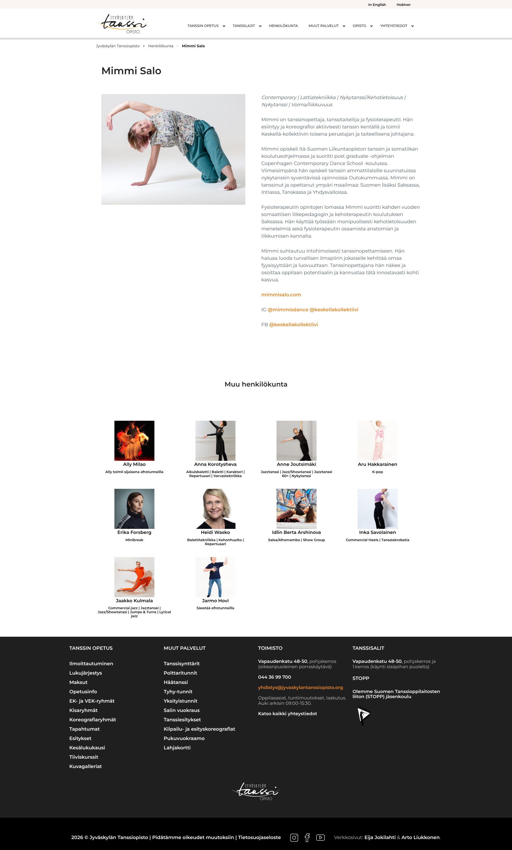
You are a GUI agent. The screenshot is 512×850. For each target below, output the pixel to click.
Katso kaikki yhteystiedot (287, 714)
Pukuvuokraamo (184, 738)
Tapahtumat (84, 729)
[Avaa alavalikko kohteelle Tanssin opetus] (224, 26)
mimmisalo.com (281, 295)
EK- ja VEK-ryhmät (92, 701)
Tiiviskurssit (83, 757)
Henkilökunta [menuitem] (283, 26)
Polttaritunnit (180, 673)
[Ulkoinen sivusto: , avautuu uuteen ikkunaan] (294, 837)
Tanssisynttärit (182, 664)
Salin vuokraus (182, 710)
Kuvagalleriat (85, 766)
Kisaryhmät (83, 710)
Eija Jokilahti (380, 837)
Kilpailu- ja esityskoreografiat (199, 729)
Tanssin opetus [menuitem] (203, 26)
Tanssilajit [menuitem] (244, 26)
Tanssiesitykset (182, 720)
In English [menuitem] (377, 5)
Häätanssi (176, 682)
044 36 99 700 (274, 677)
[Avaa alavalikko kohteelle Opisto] (371, 26)
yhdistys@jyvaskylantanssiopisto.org (300, 687)
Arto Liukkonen (420, 837)
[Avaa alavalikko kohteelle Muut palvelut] (344, 26)
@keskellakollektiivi (334, 310)
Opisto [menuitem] (359, 26)
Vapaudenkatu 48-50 (282, 661)
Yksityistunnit (180, 701)
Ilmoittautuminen (91, 664)
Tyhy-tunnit (178, 692)
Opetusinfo (83, 692)
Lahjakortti (177, 748)
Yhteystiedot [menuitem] (393, 26)
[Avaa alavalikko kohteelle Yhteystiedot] (412, 26)
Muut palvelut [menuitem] (323, 26)
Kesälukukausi (87, 748)
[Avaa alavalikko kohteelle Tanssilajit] (260, 26)
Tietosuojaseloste (259, 837)
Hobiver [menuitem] (404, 5)
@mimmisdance (288, 310)
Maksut (78, 682)
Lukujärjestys (85, 673)
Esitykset (80, 738)
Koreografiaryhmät (92, 720)
